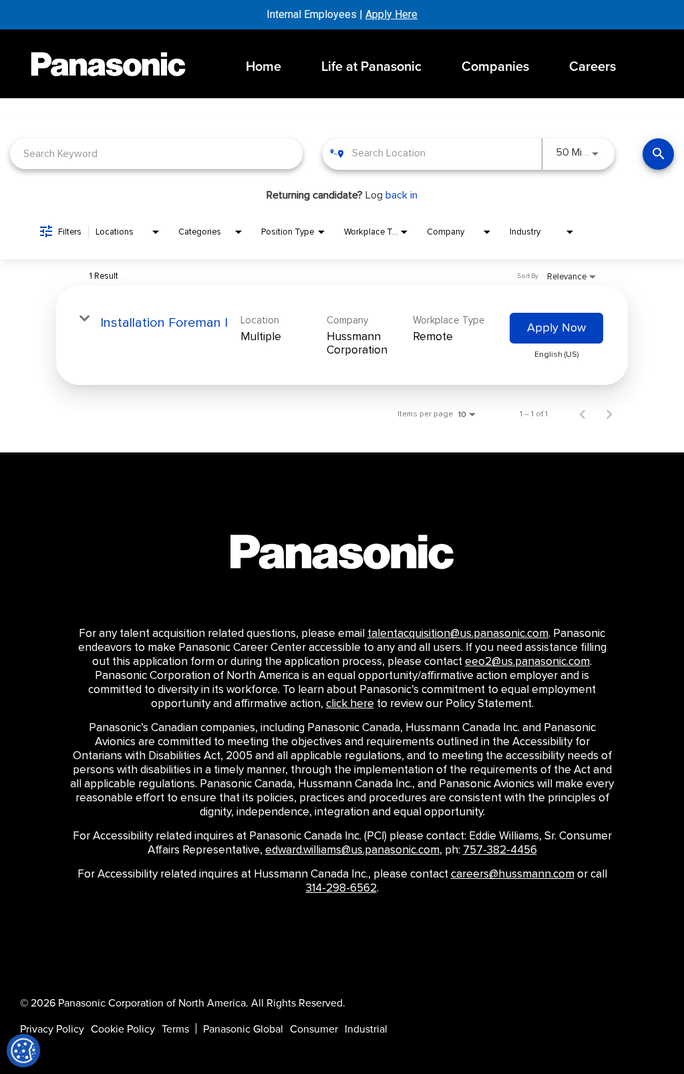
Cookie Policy (123, 1028)
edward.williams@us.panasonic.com (352, 850)
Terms (175, 1028)
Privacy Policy (52, 1028)
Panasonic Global (243, 1028)
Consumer (314, 1028)
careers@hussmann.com (512, 874)
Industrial (366, 1028)
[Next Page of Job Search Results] (609, 413)
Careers (592, 65)
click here (350, 703)
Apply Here (391, 14)
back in (401, 195)
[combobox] (156, 153)
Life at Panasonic (371, 65)
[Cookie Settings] (23, 1050)
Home (263, 65)
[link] (342, 335)
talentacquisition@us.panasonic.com (457, 633)
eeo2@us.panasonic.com (527, 661)
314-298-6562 (341, 888)
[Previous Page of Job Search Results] (582, 413)
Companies (495, 65)
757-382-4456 (500, 850)
